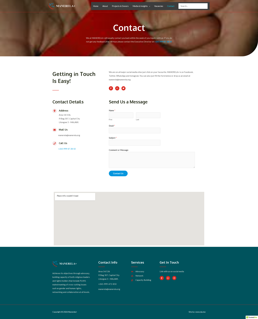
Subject (113, 138)
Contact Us (118, 173)
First (110, 119)
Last (137, 119)
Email (112, 125)
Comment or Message (118, 150)
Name (112, 110)
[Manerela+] (61, 6)
